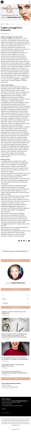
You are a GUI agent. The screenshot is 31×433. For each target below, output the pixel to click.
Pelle (7, 24)
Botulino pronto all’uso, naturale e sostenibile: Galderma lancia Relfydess (15, 358)
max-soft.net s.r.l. (6, 412)
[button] (2, 2)
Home (2, 24)
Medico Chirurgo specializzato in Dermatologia (15, 284)
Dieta (3, 299)
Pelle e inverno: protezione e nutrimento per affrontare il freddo (14, 372)
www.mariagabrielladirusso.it (9, 388)
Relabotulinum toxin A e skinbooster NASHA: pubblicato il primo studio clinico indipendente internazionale (14, 335)
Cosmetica (5, 303)
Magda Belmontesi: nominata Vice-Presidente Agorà (13, 365)
